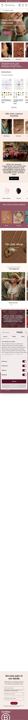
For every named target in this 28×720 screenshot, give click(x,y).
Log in (20, 5)
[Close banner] (25, 332)
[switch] (24, 366)
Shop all (14, 107)
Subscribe (14, 703)
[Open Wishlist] (23, 5)
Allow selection (14, 386)
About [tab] (23, 336)
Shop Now (14, 249)
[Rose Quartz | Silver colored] (21, 95)
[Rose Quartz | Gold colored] (6, 95)
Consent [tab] (5, 336)
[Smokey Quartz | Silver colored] (23, 95)
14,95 (14, 103)
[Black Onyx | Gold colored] (4, 93)
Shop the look (13, 302)
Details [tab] (14, 336)
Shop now (7, 31)
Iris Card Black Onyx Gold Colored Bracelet (6, 100)
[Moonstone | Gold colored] (4, 95)
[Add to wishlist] (10, 80)
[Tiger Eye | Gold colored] (2, 95)
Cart (26, 6)
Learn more (14, 178)
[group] (14, 288)
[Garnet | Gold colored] (9, 93)
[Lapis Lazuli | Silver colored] (11, 95)
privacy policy (8, 354)
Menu (2, 6)
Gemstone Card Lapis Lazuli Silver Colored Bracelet (18, 100)
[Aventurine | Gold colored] (2, 93)
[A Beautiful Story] (10, 5)
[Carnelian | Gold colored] (6, 93)
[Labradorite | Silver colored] (9, 95)
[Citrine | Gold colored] (11, 93)
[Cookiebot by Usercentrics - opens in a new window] (17, 332)
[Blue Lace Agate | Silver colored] (2, 97)
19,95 (2, 102)
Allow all (14, 381)
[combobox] (14, 10)
